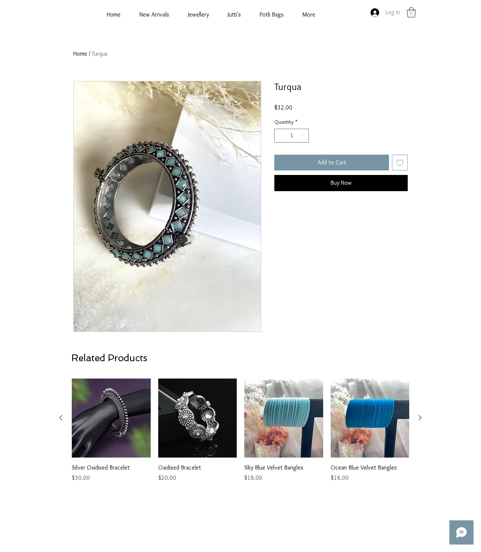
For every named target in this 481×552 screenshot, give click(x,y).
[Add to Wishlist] (400, 162)
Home (80, 53)
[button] (411, 12)
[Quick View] (111, 418)
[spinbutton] (291, 135)
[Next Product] (420, 417)
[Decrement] (280, 135)
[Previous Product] (60, 417)
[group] (240, 430)
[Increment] (303, 135)
